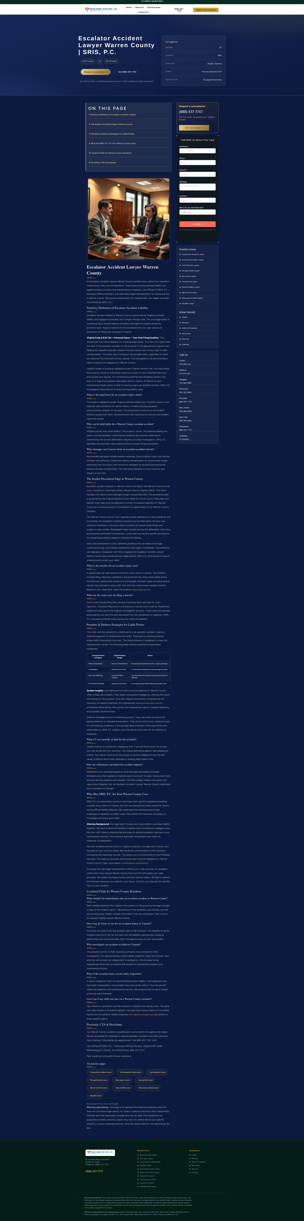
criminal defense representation (134, 863)
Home (129, 7)
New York (183, 417)
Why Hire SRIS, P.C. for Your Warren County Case (113, 143)
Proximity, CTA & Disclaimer (103, 162)
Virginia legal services (141, 589)
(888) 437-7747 (191, 111)
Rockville (183, 398)
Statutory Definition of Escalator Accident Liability (113, 114)
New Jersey (184, 408)
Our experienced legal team (142, 1014)
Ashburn (182, 370)
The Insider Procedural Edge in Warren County (112, 124)
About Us (139, 7)
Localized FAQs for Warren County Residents (111, 153)
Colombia (183, 436)
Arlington (183, 380)
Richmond (183, 389)
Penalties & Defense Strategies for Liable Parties (113, 134)
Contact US (143, 12)
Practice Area (153, 7)
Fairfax (182, 361)
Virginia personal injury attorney (149, 703)
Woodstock (184, 427)
